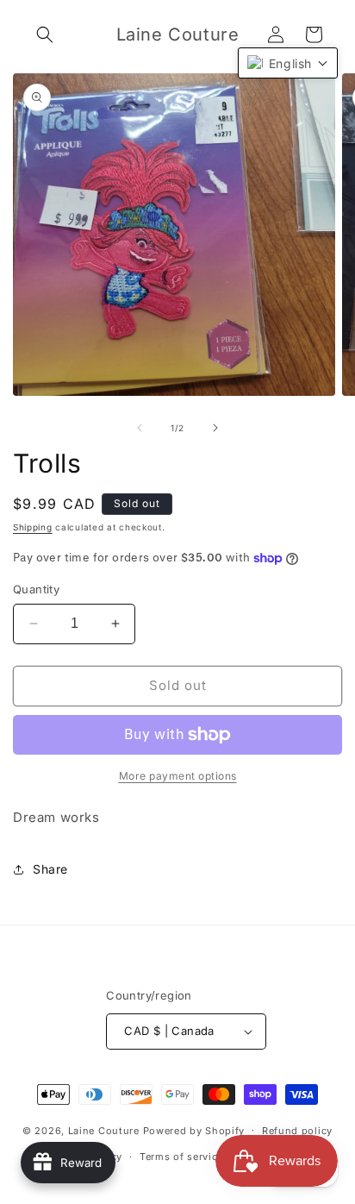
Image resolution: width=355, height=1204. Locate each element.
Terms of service (181, 1157)
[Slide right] (215, 428)
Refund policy (297, 1131)
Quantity (36, 589)
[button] (45, 34)
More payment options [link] (178, 775)
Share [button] (50, 869)
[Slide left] (140, 428)
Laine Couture (104, 1130)
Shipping (33, 527)
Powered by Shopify (194, 1130)
